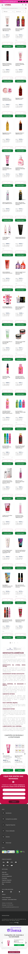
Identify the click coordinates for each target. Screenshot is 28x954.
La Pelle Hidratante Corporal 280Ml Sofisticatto (6, 238)
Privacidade (4, 878)
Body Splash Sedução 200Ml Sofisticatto (19, 99)
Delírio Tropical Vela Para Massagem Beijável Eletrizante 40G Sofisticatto (20, 308)
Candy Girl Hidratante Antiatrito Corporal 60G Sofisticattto (19, 64)
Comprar (19, 945)
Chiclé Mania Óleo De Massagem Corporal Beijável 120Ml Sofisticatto (7, 412)
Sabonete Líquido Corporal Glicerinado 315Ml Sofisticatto (20, 273)
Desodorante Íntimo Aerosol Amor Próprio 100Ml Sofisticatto (19, 516)
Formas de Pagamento (7, 876)
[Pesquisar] (26, 8)
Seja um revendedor (6, 882)
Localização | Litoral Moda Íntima (9, 899)
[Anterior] (3, 753)
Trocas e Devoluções (6, 897)
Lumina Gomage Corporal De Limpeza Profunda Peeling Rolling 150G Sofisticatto (7, 552)
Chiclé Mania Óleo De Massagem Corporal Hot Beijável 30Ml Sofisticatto (20, 377)
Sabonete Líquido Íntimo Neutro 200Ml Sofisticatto (7, 203)
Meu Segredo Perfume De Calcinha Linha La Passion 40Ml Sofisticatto (7, 620)
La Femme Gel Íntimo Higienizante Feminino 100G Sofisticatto (6, 29)
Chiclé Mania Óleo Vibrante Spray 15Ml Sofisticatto (6, 377)
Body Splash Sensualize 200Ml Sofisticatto (6, 133)
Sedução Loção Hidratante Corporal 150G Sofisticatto (20, 238)
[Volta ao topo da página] (24, 805)
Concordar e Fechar (14, 952)
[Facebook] (2, 891)
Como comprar (5, 874)
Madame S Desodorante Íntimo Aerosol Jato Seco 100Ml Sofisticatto (7, 64)
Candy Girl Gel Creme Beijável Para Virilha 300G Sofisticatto (20, 168)
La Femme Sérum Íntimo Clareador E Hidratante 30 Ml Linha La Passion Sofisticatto (7, 482)
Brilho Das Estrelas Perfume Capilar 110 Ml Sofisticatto (19, 481)
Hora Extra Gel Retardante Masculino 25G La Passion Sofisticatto (20, 551)
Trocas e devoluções (10, 830)
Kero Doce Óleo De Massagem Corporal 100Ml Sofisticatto (20, 412)
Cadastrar (14, 801)
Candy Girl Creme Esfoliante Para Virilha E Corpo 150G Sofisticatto (6, 99)
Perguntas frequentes (6, 880)
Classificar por (18, 11)
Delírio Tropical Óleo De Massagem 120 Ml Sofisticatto (19, 29)
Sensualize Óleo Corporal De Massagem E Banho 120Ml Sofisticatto (20, 447)
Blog (3, 884)
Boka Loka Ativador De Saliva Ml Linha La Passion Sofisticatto (20, 586)
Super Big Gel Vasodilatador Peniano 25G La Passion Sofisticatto (7, 586)
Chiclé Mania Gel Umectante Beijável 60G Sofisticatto (6, 168)
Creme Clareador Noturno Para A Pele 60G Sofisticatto (7, 342)
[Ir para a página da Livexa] (14, 929)
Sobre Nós (4, 872)
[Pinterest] (19, 891)
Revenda (8, 836)
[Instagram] (11, 891)
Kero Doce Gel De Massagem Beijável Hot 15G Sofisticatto (6, 447)
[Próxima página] (17, 643)
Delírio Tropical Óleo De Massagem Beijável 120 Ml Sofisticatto (20, 203)
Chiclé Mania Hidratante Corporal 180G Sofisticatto (7, 307)
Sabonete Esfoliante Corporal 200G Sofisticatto (7, 273)
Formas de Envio (5, 915)
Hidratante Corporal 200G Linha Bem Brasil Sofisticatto (20, 342)
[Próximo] (24, 753)
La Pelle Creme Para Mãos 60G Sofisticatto (7, 516)
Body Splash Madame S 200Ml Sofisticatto (19, 133)
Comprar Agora (7, 46)
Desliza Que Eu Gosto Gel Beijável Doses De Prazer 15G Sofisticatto (20, 620)
